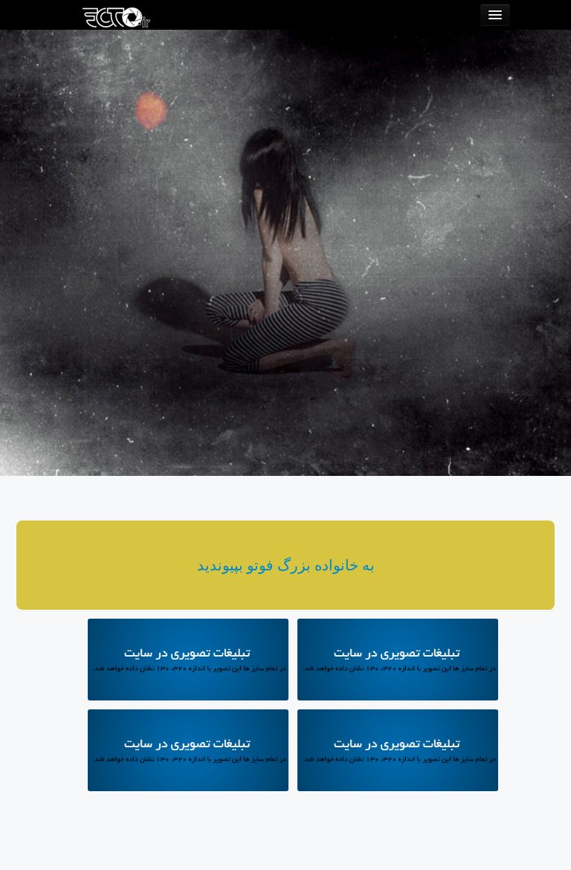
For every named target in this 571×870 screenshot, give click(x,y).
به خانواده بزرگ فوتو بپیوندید (286, 565)
